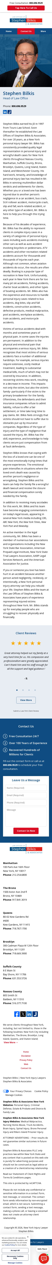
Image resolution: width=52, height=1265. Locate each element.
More (43, 31)
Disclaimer (26, 1055)
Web (26, 1064)
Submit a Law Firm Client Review (26, 711)
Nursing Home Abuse (14, 1124)
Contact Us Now (26, 830)
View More (26, 700)
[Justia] (35, 1014)
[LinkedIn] (29, 1014)
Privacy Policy (26, 1060)
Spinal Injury (22, 1128)
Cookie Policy (41, 1091)
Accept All (15, 1250)
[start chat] (44, 1258)
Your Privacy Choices (20, 1091)
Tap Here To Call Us (26, 7)
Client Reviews (26, 633)
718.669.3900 (19, 953)
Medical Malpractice (31, 1121)
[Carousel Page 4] (35, 690)
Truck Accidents (34, 1124)
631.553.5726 (19, 978)
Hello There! (42, 1249)
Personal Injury (22, 1105)
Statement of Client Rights (27, 1173)
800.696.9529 (19, 106)
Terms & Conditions (13, 1177)
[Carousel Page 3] (29, 690)
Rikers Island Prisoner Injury (28, 1132)
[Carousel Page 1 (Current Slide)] (17, 690)
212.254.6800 (19, 874)
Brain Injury (9, 1128)
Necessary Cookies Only (15, 1257)
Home (9, 31)
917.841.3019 (19, 899)
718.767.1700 (19, 928)
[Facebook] (17, 1014)
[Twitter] (23, 1014)
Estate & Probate (22, 1108)
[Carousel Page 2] (23, 690)
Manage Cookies (13, 1094)
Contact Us (26, 31)
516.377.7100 (19, 1003)
